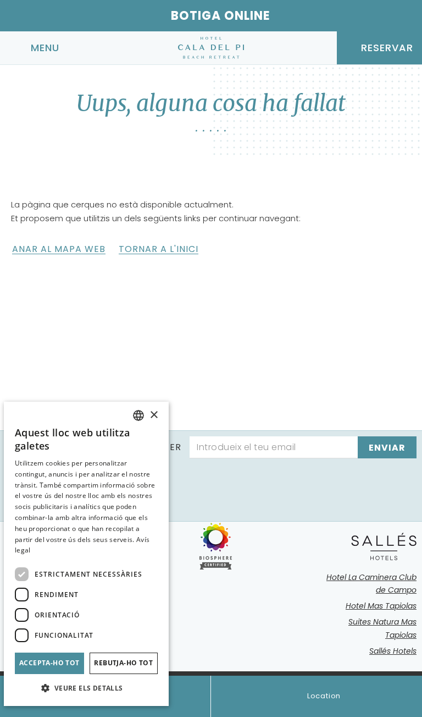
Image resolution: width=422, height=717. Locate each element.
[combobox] (138, 415)
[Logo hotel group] (384, 546)
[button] (86, 688)
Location (324, 696)
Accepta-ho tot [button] (49, 662)
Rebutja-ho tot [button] (123, 662)
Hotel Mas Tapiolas (381, 605)
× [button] (153, 415)
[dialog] (86, 554)
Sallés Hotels (393, 650)
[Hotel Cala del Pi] (211, 48)
